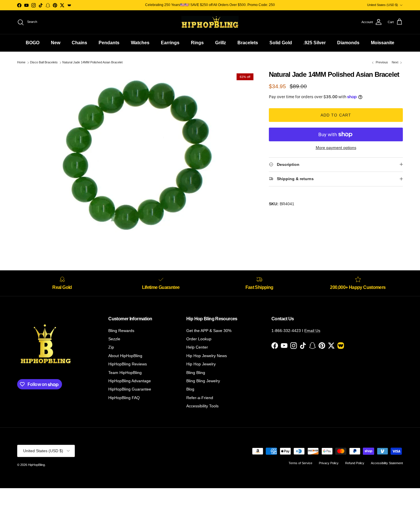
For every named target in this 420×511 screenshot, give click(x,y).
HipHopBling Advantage (129, 381)
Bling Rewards (121, 330)
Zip (111, 347)
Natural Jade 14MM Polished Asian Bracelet (92, 62)
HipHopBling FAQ (124, 397)
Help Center (197, 347)
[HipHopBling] (210, 22)
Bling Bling (195, 372)
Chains (79, 42)
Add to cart (336, 115)
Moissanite (382, 42)
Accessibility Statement (387, 463)
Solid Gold (280, 42)
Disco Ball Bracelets (44, 62)
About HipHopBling (125, 355)
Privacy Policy (329, 463)
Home (21, 62)
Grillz (220, 42)
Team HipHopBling (125, 372)
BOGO (32, 42)
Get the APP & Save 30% (208, 330)
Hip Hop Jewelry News (206, 355)
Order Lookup (198, 339)
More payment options (336, 147)
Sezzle (114, 339)
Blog (190, 389)
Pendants (109, 42)
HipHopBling (36, 464)
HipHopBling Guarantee (129, 389)
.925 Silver (314, 42)
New (55, 42)
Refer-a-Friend (199, 397)
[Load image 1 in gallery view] (136, 156)
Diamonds (348, 42)
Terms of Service (300, 463)
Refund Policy (354, 463)
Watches (140, 42)
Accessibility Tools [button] (202, 406)
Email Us (312, 330)
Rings (197, 42)
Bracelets (247, 42)
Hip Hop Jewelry (201, 364)
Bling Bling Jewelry (203, 381)
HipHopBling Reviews (127, 364)
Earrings (170, 42)
